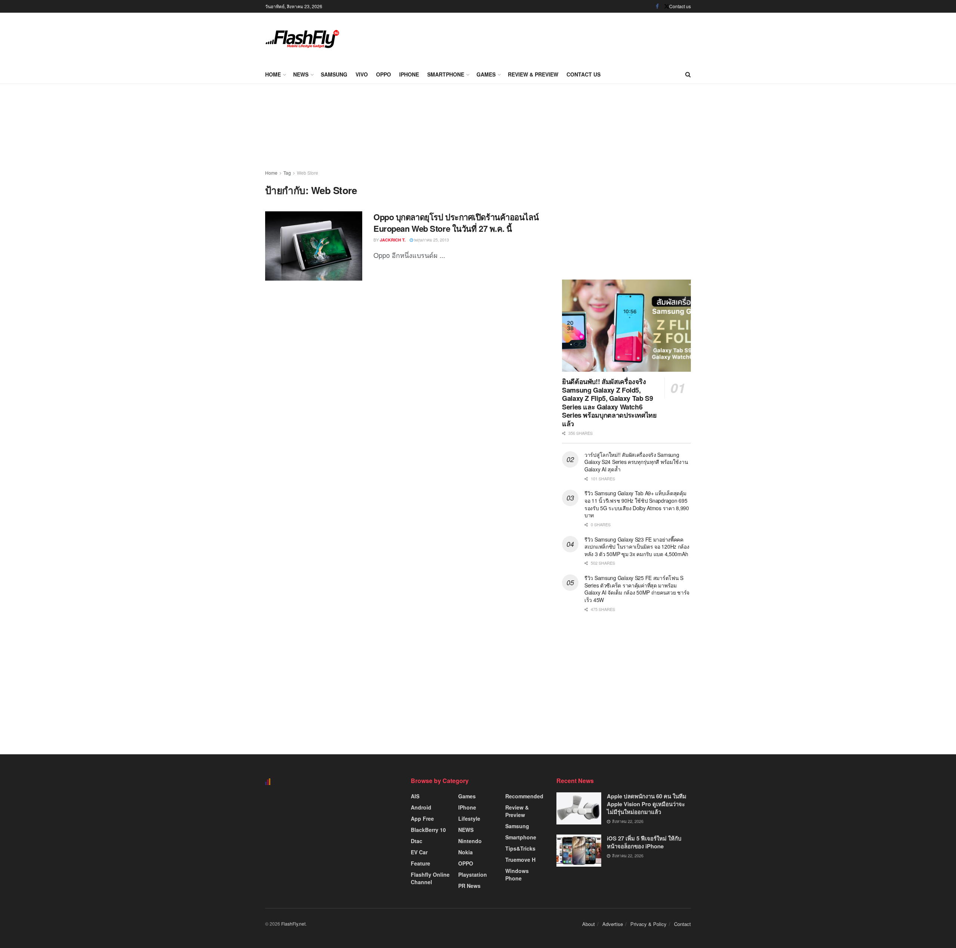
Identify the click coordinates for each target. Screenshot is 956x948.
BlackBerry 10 (428, 829)
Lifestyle (469, 818)
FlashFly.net (293, 923)
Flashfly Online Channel (430, 878)
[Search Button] (688, 74)
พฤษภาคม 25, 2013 (431, 240)
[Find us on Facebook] (657, 6)
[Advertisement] (555, 37)
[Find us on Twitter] (666, 6)
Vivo (362, 74)
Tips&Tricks (520, 848)
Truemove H (520, 859)
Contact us (680, 6)
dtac (416, 841)
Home (273, 74)
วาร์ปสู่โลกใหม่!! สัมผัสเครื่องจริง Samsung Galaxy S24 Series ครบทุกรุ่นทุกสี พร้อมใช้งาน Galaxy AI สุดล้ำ (636, 462)
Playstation (472, 874)
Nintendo (470, 841)
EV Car (419, 852)
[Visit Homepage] (302, 39)
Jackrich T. (393, 240)
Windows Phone (517, 874)
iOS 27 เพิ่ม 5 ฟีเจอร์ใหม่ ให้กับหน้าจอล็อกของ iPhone (644, 842)
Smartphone (445, 74)
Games (486, 74)
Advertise (612, 923)
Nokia (465, 852)
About (588, 923)
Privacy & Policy (648, 923)
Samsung (334, 74)
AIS (415, 796)
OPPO (383, 74)
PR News (469, 885)
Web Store (307, 172)
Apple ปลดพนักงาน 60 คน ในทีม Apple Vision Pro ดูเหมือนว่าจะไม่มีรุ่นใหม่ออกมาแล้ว (646, 804)
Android (421, 807)
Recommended (524, 796)
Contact (682, 923)
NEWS (300, 74)
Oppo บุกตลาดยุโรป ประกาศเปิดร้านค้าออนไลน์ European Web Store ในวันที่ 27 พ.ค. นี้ (455, 222)
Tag (287, 172)
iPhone (409, 74)
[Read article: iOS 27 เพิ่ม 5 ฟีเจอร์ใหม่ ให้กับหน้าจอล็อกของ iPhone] (578, 851)
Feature (420, 863)
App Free (422, 818)
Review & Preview (533, 74)
